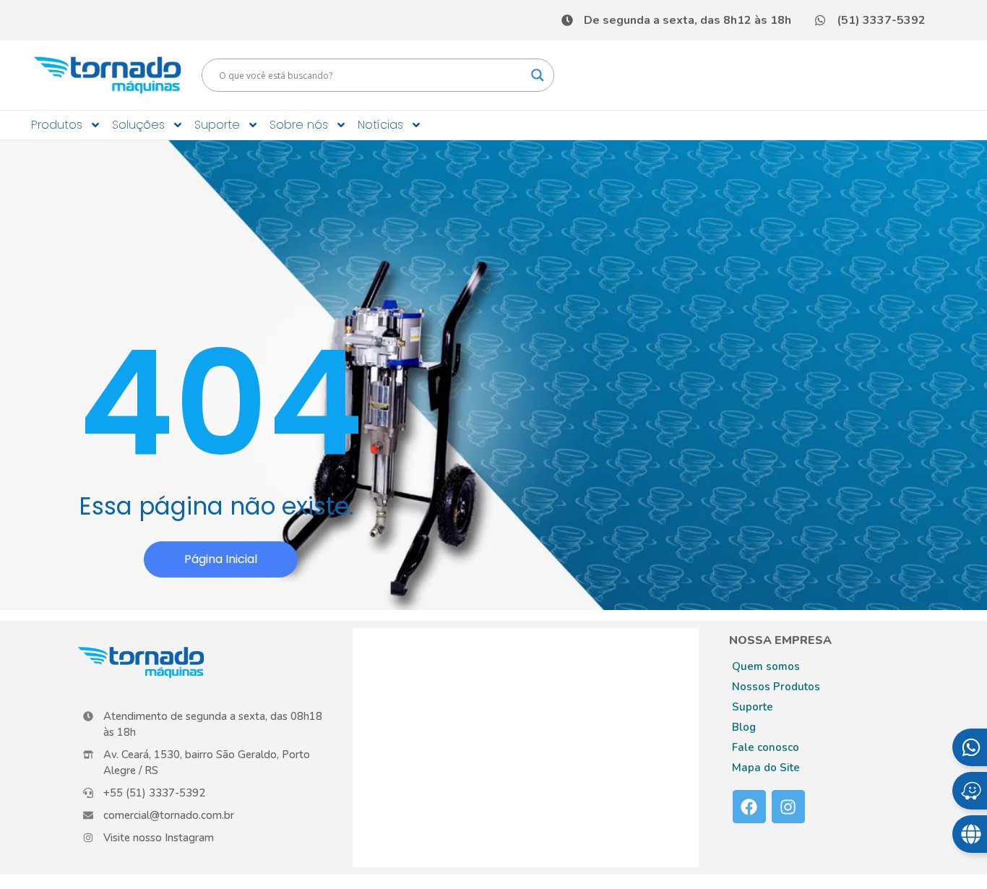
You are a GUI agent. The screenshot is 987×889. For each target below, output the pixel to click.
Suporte (217, 124)
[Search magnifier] (537, 75)
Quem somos (766, 666)
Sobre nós (299, 124)
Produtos (56, 124)
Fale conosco (765, 747)
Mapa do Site (766, 767)
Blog (744, 727)
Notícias (380, 124)
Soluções (138, 124)
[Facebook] (749, 806)
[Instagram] (788, 806)
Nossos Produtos (776, 686)
